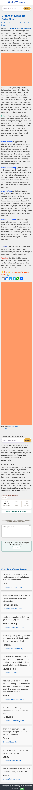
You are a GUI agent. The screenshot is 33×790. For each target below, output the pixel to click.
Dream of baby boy (8, 168)
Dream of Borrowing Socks (12, 609)
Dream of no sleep (8, 220)
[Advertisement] (16, 69)
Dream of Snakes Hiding (12, 760)
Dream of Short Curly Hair (12, 587)
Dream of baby (7, 142)
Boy (13, 426)
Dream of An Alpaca (10, 672)
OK (22, 788)
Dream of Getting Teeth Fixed (13, 699)
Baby (9, 426)
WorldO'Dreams (16, 2)
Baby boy (7, 428)
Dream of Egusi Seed (11, 742)
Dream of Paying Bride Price (13, 627)
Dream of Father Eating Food (13, 721)
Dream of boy (6, 191)
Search (27, 8)
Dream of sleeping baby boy (20, 28)
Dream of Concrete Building (13, 648)
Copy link (16, 547)
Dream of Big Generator (11, 779)
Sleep (16, 426)
